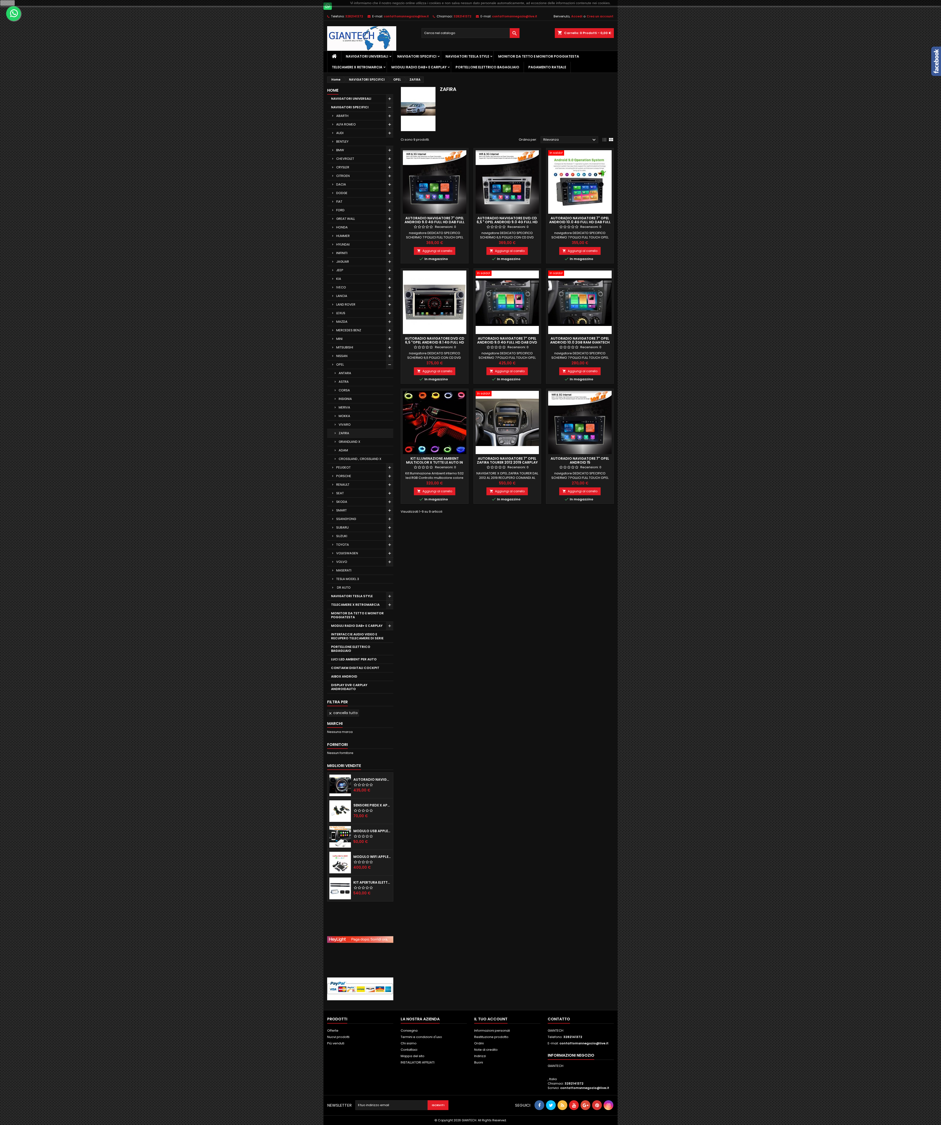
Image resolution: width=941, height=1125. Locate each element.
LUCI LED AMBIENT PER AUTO (354, 659)
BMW (340, 150)
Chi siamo (409, 1043)
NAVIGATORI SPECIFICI (416, 56)
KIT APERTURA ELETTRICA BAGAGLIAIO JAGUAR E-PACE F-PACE (372, 882)
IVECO (341, 287)
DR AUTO (343, 587)
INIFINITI (341, 253)
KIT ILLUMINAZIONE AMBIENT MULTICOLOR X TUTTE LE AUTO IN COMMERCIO (434, 462)
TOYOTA (342, 544)
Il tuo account (491, 1019)
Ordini (479, 1043)
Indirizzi (480, 1056)
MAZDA (341, 321)
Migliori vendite (344, 765)
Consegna (409, 1030)
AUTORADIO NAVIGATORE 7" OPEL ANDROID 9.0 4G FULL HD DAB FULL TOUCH (435, 222)
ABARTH (342, 115)
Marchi (335, 723)
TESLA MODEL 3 (347, 579)
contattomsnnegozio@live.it (406, 16)
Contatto (559, 1019)
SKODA (341, 501)
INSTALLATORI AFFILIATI (417, 1062)
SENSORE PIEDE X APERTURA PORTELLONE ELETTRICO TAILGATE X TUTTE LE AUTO (372, 805)
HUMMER (343, 236)
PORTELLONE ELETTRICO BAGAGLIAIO (487, 67)
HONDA (342, 227)
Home (332, 90)
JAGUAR (342, 261)
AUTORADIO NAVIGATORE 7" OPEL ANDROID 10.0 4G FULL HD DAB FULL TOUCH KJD (580, 222)
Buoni (478, 1062)
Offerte (332, 1030)
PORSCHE (343, 476)
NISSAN (341, 356)
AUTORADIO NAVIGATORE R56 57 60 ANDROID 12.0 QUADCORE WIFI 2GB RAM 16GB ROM (372, 779)
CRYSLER (342, 167)
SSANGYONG (346, 519)
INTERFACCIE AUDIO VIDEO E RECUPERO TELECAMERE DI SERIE (357, 636)
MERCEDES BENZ (348, 330)
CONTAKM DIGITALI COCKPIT (355, 668)
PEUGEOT (343, 467)
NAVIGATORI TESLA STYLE (467, 56)
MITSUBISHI (344, 347)
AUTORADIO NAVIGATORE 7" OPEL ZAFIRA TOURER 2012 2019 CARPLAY (507, 460)
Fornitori (337, 744)
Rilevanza (570, 140)
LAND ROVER (345, 304)
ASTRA (344, 381)
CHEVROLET (345, 158)
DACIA (341, 184)
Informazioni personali (492, 1030)
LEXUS (340, 313)
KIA (338, 278)
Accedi (576, 16)
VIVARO (345, 424)
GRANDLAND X (349, 441)
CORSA (344, 390)
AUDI (340, 133)
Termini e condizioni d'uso (421, 1037)
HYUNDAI (343, 244)
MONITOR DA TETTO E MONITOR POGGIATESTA (538, 56)
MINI (339, 338)
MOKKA (344, 416)
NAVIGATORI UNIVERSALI (367, 56)
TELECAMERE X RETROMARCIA (357, 67)
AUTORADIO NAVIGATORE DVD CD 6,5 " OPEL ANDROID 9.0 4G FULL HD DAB (507, 222)
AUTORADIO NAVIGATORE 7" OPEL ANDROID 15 (580, 460)
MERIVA (344, 407)
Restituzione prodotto (491, 1037)
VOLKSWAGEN (347, 553)
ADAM (343, 450)
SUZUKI (341, 536)
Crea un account (600, 16)
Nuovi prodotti (338, 1037)
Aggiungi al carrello (434, 251)
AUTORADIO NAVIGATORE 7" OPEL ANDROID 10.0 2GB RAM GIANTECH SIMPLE (580, 342)
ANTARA (345, 373)
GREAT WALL (345, 218)
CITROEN (343, 175)
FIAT (339, 201)
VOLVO (341, 561)
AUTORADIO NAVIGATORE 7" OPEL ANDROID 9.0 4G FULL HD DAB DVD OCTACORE (507, 342)
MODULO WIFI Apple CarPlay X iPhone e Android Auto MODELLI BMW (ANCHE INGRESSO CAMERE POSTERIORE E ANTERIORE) (372, 857)
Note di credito (486, 1049)
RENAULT (342, 484)
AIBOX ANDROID (344, 676)
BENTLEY (342, 141)
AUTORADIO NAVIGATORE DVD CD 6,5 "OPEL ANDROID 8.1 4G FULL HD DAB (434, 342)
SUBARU (342, 527)
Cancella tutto (343, 712)
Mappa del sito (412, 1056)
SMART (341, 510)
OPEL (340, 364)
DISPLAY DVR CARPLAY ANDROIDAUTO (349, 687)
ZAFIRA (344, 433)
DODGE (341, 193)
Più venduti (335, 1043)
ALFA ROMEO (346, 124)
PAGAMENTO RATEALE (547, 67)
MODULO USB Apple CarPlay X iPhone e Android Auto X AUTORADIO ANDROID (372, 831)
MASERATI (343, 570)
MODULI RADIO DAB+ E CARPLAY (418, 67)
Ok (7, 3)
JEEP (339, 270)
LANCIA (341, 296)
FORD (340, 210)
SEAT (340, 493)
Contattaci (409, 1049)
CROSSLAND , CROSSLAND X (360, 459)
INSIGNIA (345, 398)
